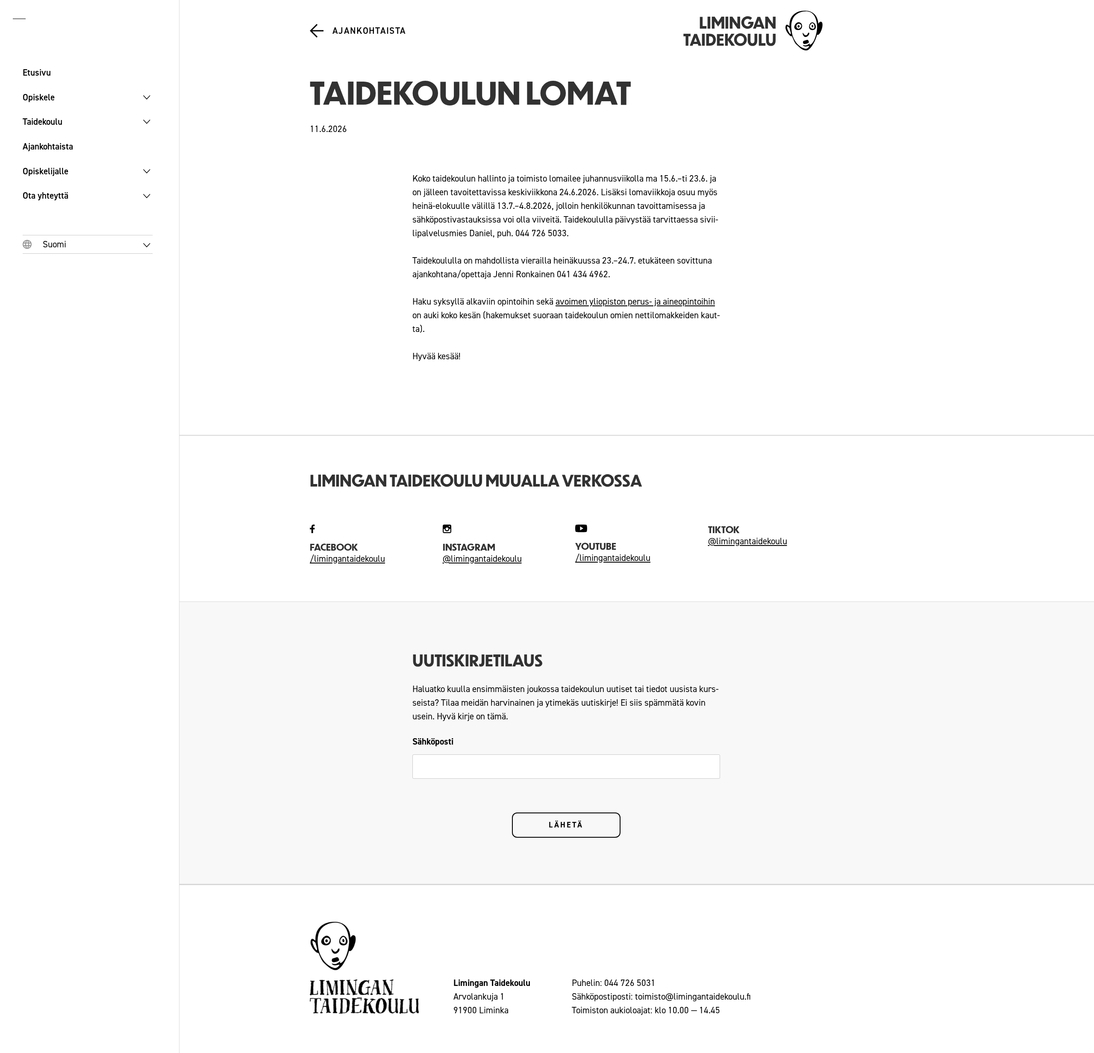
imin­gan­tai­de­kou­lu (616, 558)
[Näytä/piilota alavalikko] (147, 97)
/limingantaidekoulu (347, 559)
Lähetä (566, 825)
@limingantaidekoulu (482, 559)
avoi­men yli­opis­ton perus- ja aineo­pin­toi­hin (635, 302)
